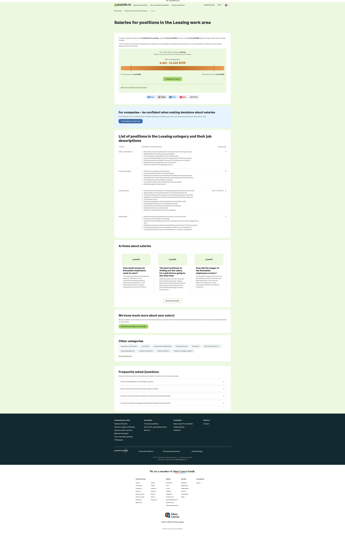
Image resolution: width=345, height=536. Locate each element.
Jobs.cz (138, 483)
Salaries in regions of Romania (124, 427)
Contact (206, 424)
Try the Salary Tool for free (130, 121)
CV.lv (167, 485)
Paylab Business (209, 5)
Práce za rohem (140, 497)
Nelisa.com (139, 502)
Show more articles (172, 301)
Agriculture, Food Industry (129, 346)
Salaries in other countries (123, 430)
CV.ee (167, 488)
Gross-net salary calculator (159, 5)
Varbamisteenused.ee (172, 505)
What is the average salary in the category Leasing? (137, 382)
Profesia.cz (139, 488)
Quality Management (127, 351)
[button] (226, 5)
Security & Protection (146, 351)
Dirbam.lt (168, 491)
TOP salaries (118, 440)
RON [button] (219, 5)
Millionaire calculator (121, 433)
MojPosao (184, 483)
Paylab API (177, 430)
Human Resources (182, 346)
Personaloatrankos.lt (172, 499)
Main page (118, 11)
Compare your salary (172, 79)
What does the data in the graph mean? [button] (134, 87)
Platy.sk (153, 497)
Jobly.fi (198, 483)
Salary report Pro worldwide (183, 424)
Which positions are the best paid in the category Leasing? (139, 389)
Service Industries (163, 351)
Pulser (183, 497)
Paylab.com (154, 499)
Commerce (145, 346)
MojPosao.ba (184, 485)
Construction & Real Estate (162, 346)
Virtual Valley (184, 494)
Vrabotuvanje (184, 488)
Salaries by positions (140, 5)
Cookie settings (197, 451)
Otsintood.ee (170, 497)
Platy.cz (153, 494)
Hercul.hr (183, 491)
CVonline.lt (169, 483)
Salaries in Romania (120, 424)
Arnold (152, 483)
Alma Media (179, 459)
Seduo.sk (153, 491)
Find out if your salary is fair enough (133, 326)
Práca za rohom (140, 494)
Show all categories (125, 356)
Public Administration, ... (212, 346)
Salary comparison (178, 5)
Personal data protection (171, 451)
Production (195, 346)
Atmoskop (138, 499)
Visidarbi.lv (169, 494)
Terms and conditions (151, 424)
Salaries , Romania (136, 11)
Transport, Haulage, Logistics (182, 351)
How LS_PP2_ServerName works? (155, 427)
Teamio (153, 485)
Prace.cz (138, 491)
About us (147, 430)
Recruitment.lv (170, 502)
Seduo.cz (153, 488)
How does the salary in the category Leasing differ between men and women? (146, 403)
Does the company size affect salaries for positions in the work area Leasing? (146, 396)
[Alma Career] (172, 515)
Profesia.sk (139, 485)
